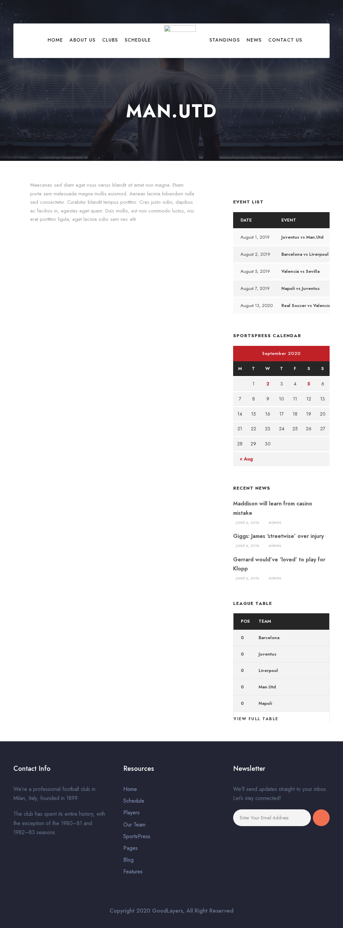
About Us (82, 40)
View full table (255, 719)
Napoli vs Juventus (300, 288)
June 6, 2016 (247, 522)
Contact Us (285, 40)
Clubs (110, 40)
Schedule (138, 40)
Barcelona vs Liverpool (305, 254)
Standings (224, 40)
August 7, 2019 (255, 288)
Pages (130, 848)
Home (55, 40)
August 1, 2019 (255, 237)
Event (288, 220)
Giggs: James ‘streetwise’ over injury (278, 536)
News (254, 40)
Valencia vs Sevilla (300, 271)
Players (131, 812)
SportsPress (136, 836)
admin (275, 522)
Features (133, 871)
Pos (245, 621)
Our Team (134, 824)
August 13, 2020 (257, 305)
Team (265, 621)
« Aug (246, 458)
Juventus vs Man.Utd (302, 237)
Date (246, 220)
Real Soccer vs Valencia (306, 305)
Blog (128, 860)
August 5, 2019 (255, 271)
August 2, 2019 (255, 254)
